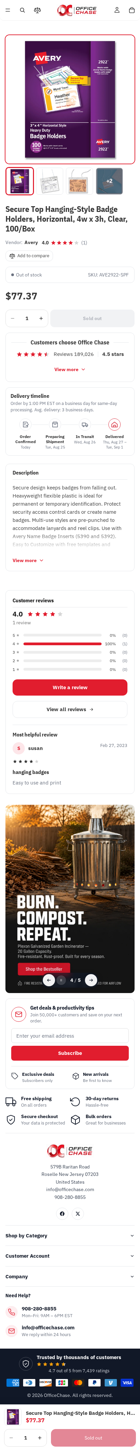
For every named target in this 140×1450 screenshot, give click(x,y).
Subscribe (70, 1053)
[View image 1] (19, 181)
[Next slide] (91, 980)
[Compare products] (37, 10)
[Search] (22, 10)
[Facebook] (62, 1214)
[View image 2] (49, 181)
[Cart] (131, 10)
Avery (31, 242)
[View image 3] (79, 181)
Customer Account (27, 1256)
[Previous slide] (49, 980)
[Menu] (8, 10)
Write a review (70, 687)
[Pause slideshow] (61, 980)
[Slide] (71, 899)
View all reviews (66, 709)
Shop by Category (26, 1235)
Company (16, 1276)
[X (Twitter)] (78, 1214)
